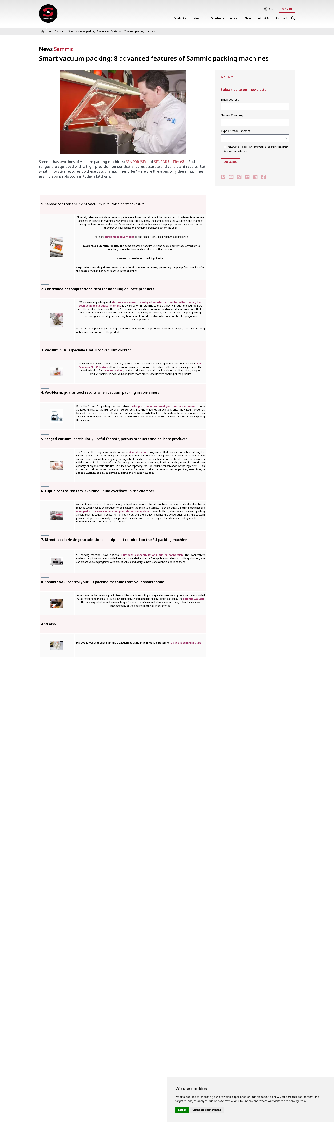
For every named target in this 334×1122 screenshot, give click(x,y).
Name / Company (232, 115)
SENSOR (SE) (136, 161)
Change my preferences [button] (206, 1109)
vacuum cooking (113, 370)
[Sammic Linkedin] (255, 176)
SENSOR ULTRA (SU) (170, 161)
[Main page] (48, 13)
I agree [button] (182, 1109)
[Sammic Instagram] (239, 176)
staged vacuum (138, 452)
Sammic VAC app (193, 598)
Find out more (240, 151)
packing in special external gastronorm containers (163, 406)
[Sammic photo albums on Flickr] (247, 176)
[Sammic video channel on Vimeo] (223, 176)
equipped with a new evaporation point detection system (112, 511)
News (56, 49)
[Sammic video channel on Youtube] (231, 176)
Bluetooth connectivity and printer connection (152, 555)
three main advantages (119, 236)
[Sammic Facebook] (263, 176)
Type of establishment (235, 131)
